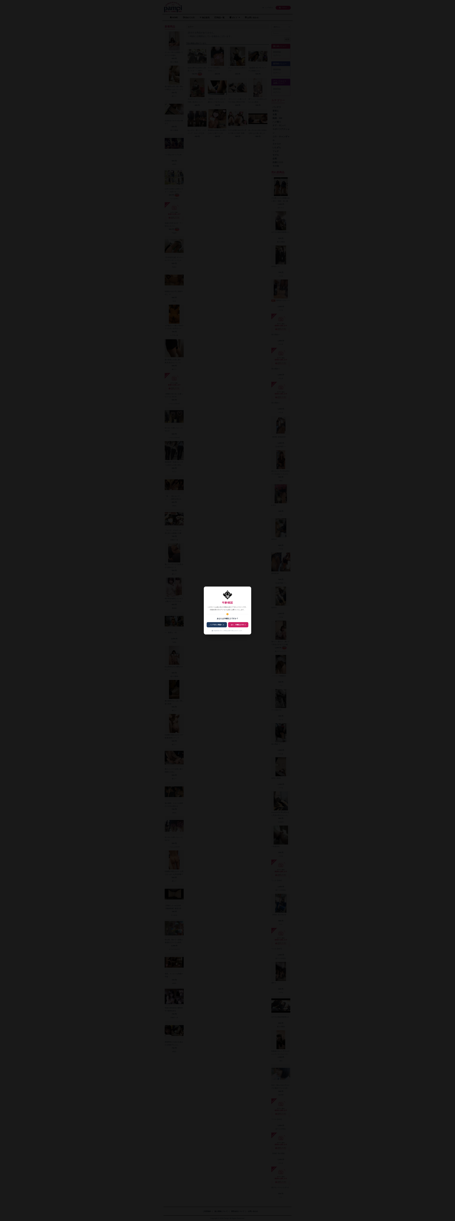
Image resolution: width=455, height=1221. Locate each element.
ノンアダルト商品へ (216, 624)
